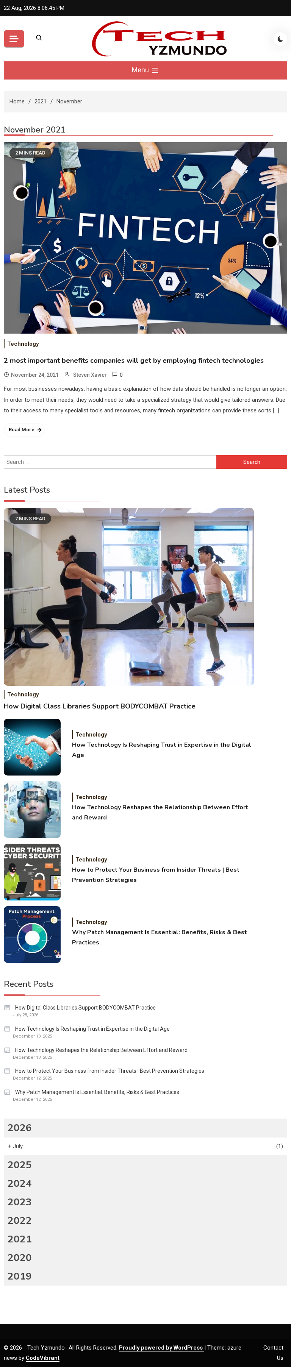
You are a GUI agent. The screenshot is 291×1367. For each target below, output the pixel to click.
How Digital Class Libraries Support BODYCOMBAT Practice (100, 706)
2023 (20, 1202)
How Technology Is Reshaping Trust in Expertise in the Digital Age (161, 750)
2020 (20, 1257)
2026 (20, 1127)
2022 (20, 1220)
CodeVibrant (42, 1358)
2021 (20, 1239)
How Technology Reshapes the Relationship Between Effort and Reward (160, 812)
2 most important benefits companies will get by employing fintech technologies (134, 360)
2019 (20, 1276)
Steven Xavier (90, 375)
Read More (21, 429)
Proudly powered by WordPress (161, 1347)
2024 (20, 1183)
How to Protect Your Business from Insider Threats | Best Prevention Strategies (155, 875)
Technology (23, 343)
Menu (141, 70)
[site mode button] (280, 39)
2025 (20, 1165)
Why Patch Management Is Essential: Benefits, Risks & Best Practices (159, 937)
